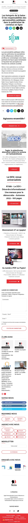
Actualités (4, 6)
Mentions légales (10, 515)
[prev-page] (3, 394)
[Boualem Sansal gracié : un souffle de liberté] (20, 365)
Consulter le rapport (14, 95)
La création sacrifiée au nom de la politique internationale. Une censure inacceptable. (7, 354)
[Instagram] (14, 511)
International (10, 6)
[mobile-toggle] (2, 2)
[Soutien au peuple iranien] (20, 344)
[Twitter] (10, 28)
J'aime (24, 402)
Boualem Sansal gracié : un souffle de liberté (20, 372)
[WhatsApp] (14, 28)
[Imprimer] (21, 28)
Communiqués (19, 347)
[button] (26, 2)
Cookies (18, 515)
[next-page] (5, 394)
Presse (17, 517)
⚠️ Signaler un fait (8, 519)
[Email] (17, 28)
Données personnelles (8, 517)
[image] (14, 139)
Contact (22, 517)
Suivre (23, 405)
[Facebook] (6, 28)
